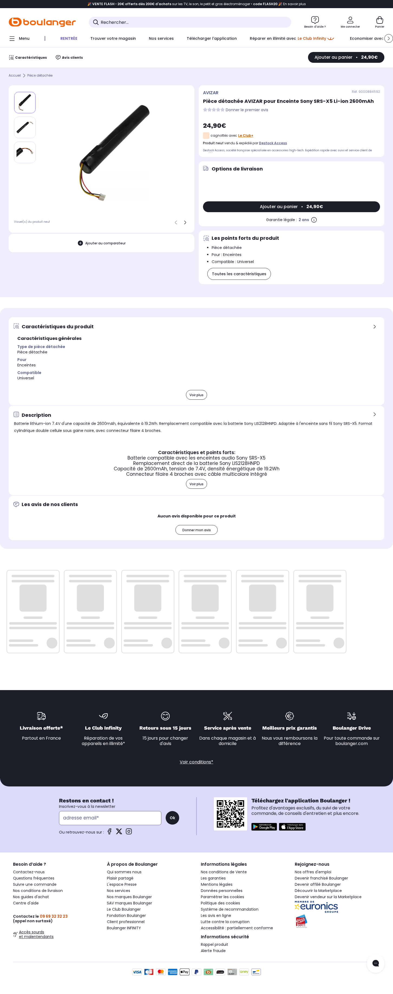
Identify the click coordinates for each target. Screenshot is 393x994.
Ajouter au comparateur (105, 243)
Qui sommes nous (124, 872)
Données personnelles (222, 890)
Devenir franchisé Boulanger (321, 878)
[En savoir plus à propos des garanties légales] (314, 219)
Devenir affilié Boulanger (318, 884)
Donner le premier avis (247, 110)
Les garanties (213, 878)
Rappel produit (214, 944)
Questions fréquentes (33, 878)
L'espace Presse (122, 884)
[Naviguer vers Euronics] (337, 907)
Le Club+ (245, 135)
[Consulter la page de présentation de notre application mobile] (264, 827)
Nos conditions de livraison (38, 890)
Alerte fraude (213, 950)
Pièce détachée (40, 75)
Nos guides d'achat (31, 897)
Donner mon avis (196, 530)
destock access (273, 143)
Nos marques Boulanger (129, 897)
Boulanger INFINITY (124, 928)
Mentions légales (216, 884)
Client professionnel (126, 921)
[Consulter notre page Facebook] (109, 833)
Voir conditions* (196, 762)
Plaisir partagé (120, 878)
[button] (388, 38)
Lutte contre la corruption (225, 921)
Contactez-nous (29, 872)
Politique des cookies (220, 903)
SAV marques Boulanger (129, 903)
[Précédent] (176, 222)
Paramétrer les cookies (222, 897)
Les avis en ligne (216, 915)
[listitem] (24, 127)
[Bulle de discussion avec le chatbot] (375, 963)
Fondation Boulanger (126, 915)
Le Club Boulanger (124, 909)
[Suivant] (185, 222)
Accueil (15, 75)
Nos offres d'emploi (313, 872)
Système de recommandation (229, 909)
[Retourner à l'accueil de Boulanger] (42, 22)
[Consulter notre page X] (119, 833)
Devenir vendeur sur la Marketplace (328, 897)
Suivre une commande (35, 884)
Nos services (118, 890)
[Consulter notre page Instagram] (129, 833)
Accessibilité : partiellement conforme (237, 928)
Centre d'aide (26, 903)
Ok (172, 818)
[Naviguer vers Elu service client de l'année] (337, 921)
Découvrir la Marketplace (318, 890)
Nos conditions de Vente (224, 872)
